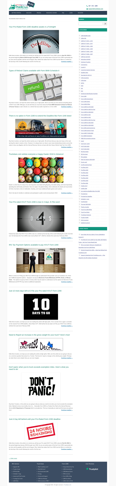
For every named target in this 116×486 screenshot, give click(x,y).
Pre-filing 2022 (84, 172)
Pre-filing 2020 (84, 170)
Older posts (13, 458)
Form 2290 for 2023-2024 (87, 125)
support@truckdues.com (95, 9)
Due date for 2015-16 (86, 75)
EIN (82, 88)
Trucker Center (16, 469)
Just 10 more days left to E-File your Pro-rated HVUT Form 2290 (35, 291)
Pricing (39, 12)
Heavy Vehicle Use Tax (68, 467)
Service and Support (43, 476)
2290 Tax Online (67, 478)
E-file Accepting (85, 78)
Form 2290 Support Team (87, 130)
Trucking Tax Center (18, 478)
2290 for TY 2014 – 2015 (87, 41)
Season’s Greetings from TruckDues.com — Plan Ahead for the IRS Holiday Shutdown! (92, 256)
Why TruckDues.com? (43, 467)
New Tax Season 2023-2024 (88, 159)
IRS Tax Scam (84, 154)
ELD (82, 91)
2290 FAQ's (16, 481)
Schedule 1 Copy (17, 474)
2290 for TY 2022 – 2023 (87, 46)
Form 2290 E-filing (85, 104)
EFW (82, 85)
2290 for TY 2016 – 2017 (87, 43)
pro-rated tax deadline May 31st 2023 (90, 191)
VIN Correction (84, 220)
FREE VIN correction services (88, 138)
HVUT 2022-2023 (85, 146)
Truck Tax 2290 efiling (86, 209)
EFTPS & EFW (16, 471)
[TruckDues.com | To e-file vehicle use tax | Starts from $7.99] (22, 6)
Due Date (28, 12)
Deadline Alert (84, 72)
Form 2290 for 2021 (86, 114)
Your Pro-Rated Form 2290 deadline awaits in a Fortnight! (32, 27)
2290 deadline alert (86, 35)
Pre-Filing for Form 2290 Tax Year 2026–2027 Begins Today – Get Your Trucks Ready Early (93, 241)
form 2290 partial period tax (88, 128)
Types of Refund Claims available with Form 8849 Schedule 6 (34, 71)
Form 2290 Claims (85, 101)
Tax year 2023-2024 (86, 204)
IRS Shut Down (84, 151)
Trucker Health (84, 217)
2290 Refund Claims (68, 471)
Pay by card (84, 162)
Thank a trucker (85, 207)
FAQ (63, 12)
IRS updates (84, 157)
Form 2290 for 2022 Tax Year (88, 120)
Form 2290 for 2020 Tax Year (88, 109)
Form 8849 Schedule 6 (86, 136)
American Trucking (85, 62)
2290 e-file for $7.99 (68, 481)
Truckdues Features (86, 215)
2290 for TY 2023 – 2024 (87, 49)
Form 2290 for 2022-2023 (87, 122)
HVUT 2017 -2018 (85, 143)
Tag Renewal (84, 201)
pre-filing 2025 (84, 180)
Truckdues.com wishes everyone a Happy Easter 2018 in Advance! (36, 154)
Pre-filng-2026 (84, 183)
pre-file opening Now (86, 165)
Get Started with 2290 (43, 471)
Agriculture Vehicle (85, 59)
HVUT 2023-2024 (85, 149)
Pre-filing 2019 (84, 167)
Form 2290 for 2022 (86, 117)
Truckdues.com (67, 484)
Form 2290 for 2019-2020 (87, 107)
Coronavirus (84, 64)
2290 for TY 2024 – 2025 (87, 51)
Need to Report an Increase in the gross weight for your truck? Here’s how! (39, 335)
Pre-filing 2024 (84, 178)
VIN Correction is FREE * (43, 481)
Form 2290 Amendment (87, 99)
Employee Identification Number (89, 93)
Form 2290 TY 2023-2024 (87, 133)
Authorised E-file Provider (19, 476)
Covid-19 (83, 67)
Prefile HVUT (84, 186)
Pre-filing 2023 (84, 175)
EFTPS (82, 83)
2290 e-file (83, 38)
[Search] (105, 23)
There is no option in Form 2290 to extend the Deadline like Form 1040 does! (40, 116)
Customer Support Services (88, 70)
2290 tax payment (85, 56)
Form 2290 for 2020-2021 (87, 112)
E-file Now (83, 80)
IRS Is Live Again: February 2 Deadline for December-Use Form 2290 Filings (90, 246)
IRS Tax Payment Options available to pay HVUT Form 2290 (33, 245)
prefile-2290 (84, 188)
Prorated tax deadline (86, 196)
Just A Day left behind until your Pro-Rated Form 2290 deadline (34, 419)
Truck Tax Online (85, 212)
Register (80, 12)
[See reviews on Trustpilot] (92, 470)
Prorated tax (84, 194)
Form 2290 (83, 96)
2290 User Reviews (42, 478)
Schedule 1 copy (85, 199)
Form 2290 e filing (67, 476)
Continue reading (67, 61)
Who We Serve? (41, 469)
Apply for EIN (16, 467)
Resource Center (51, 12)
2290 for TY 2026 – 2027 (87, 54)
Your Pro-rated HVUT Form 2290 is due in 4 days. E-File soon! (34, 202)
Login (71, 12)
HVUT (82, 141)
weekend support (85, 223)
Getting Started (16, 12)
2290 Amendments (67, 469)
